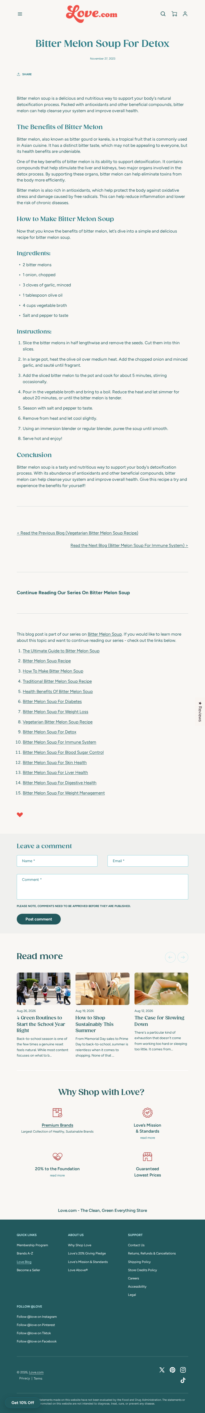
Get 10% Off (23, 1402)
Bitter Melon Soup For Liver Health (55, 772)
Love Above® (78, 1270)
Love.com (36, 1372)
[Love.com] (91, 14)
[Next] (183, 957)
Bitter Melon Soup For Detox (49, 731)
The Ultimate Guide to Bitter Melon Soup (61, 650)
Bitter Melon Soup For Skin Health (55, 762)
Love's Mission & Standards (88, 1262)
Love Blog (24, 1262)
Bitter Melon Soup (105, 634)
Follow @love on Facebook (36, 1341)
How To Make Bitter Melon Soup (53, 670)
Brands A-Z (25, 1253)
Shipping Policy (139, 1262)
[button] (20, 14)
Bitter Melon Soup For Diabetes (52, 701)
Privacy (24, 1378)
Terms (38, 1378)
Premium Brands (57, 1125)
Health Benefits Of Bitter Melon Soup (58, 691)
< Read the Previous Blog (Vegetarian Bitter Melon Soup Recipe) (77, 532)
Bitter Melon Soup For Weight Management (64, 792)
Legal (132, 1295)
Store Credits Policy (142, 1270)
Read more (40, 957)
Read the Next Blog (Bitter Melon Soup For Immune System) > (129, 545)
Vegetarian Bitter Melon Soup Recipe (57, 721)
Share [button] (27, 74)
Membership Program (32, 1245)
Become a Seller (28, 1270)
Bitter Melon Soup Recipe (47, 660)
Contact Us (136, 1245)
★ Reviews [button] (200, 711)
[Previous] (170, 957)
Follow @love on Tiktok (34, 1333)
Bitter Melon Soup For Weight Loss (55, 711)
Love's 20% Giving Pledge (87, 1253)
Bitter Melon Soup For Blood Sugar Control (63, 752)
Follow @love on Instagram (37, 1317)
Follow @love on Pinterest (36, 1325)
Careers (133, 1278)
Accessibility (137, 1286)
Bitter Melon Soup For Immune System (59, 742)
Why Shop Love (79, 1245)
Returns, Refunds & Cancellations (152, 1253)
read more (147, 1138)
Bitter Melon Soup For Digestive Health (59, 782)
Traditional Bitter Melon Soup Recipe (57, 681)
